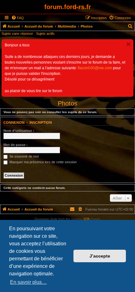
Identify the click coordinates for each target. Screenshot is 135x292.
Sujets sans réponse (17, 33)
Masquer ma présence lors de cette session (42, 162)
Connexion (13, 122)
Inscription (41, 122)
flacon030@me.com (95, 68)
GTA (87, 219)
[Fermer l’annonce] (128, 44)
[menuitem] (17, 18)
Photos (67, 103)
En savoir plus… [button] (28, 282)
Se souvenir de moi (23, 156)
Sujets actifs (45, 33)
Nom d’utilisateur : (18, 131)
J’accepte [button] (99, 255)
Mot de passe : (15, 145)
